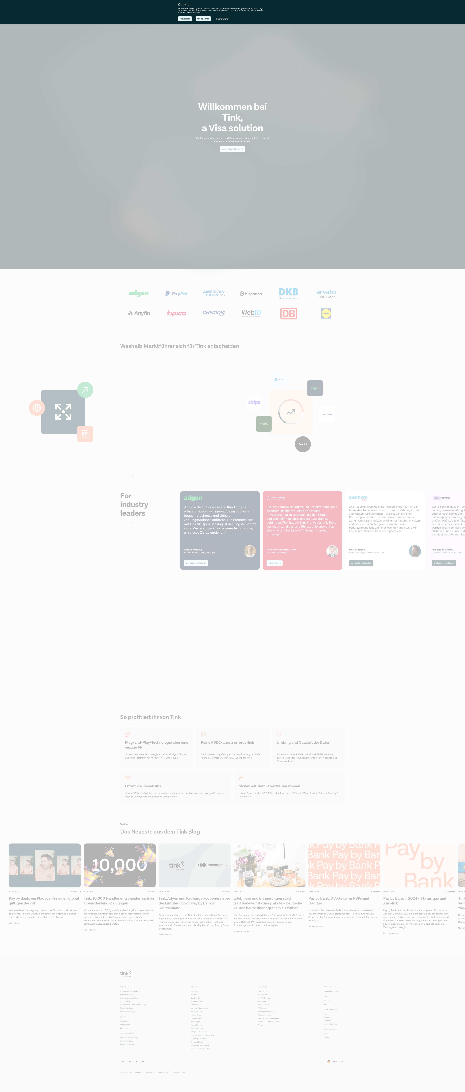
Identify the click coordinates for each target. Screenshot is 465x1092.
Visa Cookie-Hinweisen (190, 12)
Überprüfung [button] (222, 18)
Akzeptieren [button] (185, 18)
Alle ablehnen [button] (203, 18)
